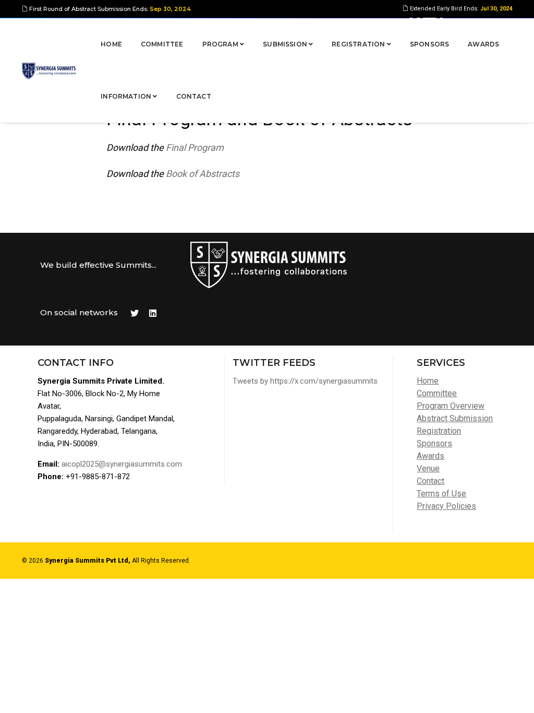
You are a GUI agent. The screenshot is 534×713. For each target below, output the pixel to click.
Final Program (195, 147)
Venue (428, 468)
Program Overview (450, 406)
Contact (193, 96)
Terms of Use (441, 493)
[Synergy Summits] (49, 70)
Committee (162, 44)
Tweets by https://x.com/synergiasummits (305, 381)
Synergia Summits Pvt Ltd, (87, 560)
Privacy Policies (446, 506)
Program (221, 44)
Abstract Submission (455, 418)
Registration (359, 44)
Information (127, 96)
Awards (483, 44)
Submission (286, 44)
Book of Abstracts (202, 173)
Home (111, 44)
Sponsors (429, 44)
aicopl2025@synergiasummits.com (122, 464)
